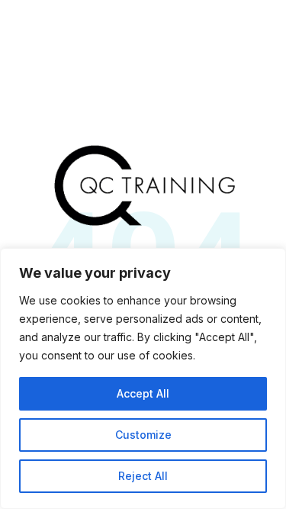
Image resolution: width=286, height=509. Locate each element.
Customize (143, 434)
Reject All (143, 475)
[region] (143, 378)
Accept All (143, 393)
